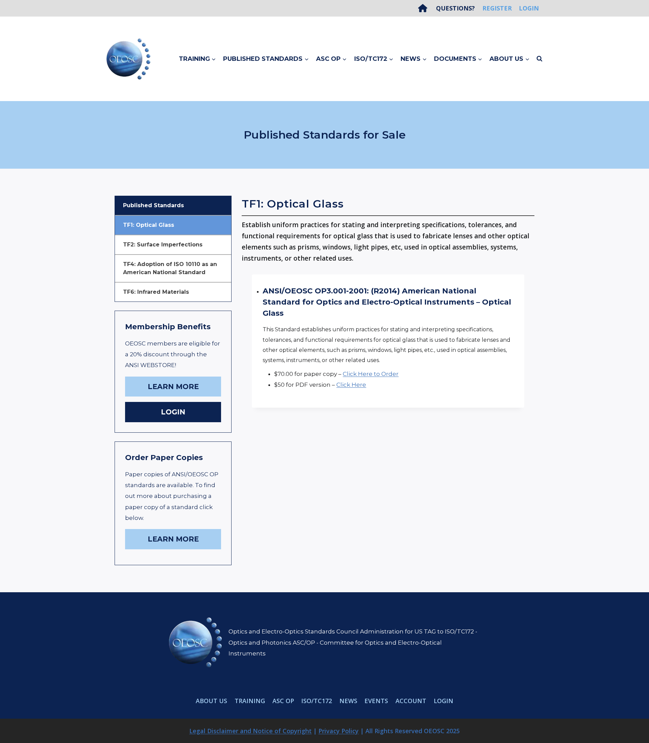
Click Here (351, 384)
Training (250, 701)
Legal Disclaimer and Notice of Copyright (250, 731)
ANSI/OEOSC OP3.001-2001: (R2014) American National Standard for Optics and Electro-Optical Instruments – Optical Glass (387, 302)
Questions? (455, 8)
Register (497, 8)
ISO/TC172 (316, 701)
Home (425, 8)
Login (529, 8)
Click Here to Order (371, 373)
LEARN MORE (173, 386)
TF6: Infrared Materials (156, 292)
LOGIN (173, 412)
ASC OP (283, 701)
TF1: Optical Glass (148, 225)
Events (376, 701)
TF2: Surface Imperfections (162, 244)
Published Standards (153, 205)
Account (410, 701)
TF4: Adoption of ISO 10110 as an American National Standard (170, 268)
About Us (211, 701)
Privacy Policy (338, 731)
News (348, 701)
